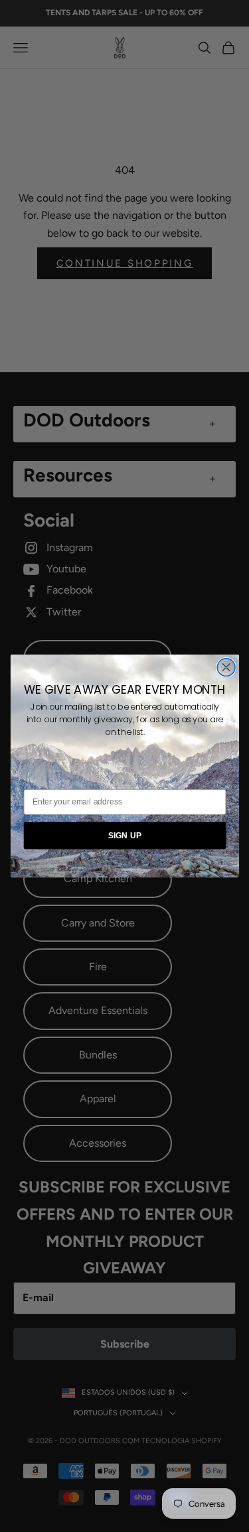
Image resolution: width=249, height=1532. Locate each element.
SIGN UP (124, 835)
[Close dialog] (226, 667)
